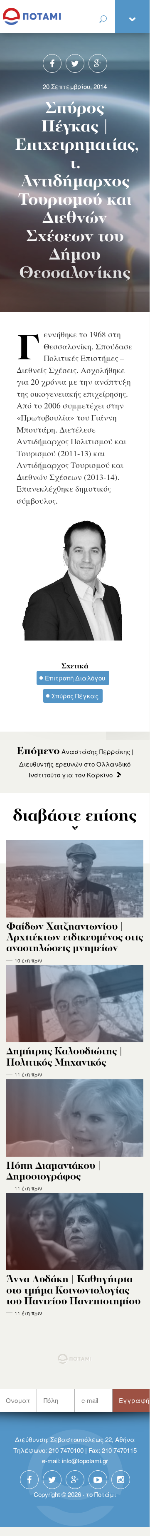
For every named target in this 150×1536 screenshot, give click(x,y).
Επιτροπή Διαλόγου (75, 677)
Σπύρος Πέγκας (75, 695)
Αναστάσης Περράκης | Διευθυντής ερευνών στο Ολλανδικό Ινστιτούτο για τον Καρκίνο (75, 763)
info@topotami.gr (85, 1460)
